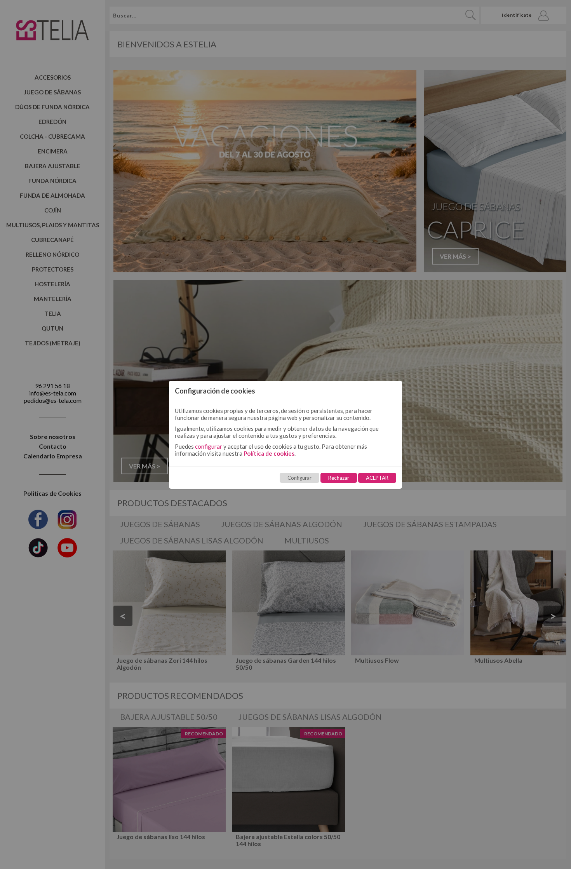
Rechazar (338, 478)
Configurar (299, 478)
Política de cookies (269, 453)
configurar (208, 446)
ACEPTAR (377, 478)
